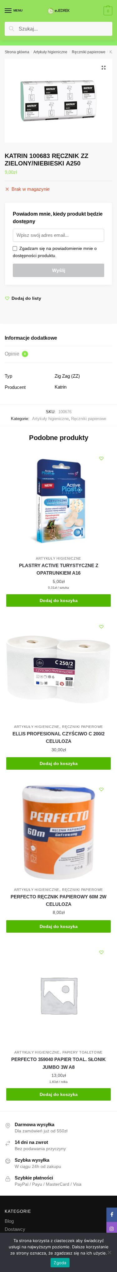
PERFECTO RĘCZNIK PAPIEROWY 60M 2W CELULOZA (58, 900)
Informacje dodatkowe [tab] (31, 338)
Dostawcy (15, 1229)
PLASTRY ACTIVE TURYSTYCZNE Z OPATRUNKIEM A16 (58, 569)
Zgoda (60, 1262)
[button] (103, 67)
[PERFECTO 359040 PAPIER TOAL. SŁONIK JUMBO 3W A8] (58, 995)
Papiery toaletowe (82, 1052)
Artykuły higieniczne (50, 52)
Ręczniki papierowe (88, 52)
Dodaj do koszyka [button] (59, 600)
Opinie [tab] (15, 353)
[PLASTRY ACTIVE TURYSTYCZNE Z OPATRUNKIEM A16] (58, 501)
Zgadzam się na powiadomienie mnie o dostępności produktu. (55, 252)
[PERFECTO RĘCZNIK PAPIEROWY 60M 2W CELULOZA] (58, 832)
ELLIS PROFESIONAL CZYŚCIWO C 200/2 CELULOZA (58, 737)
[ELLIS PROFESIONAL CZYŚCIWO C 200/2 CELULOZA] (58, 669)
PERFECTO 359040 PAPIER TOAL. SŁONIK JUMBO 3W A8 (58, 1063)
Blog (9, 1221)
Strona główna (17, 52)
